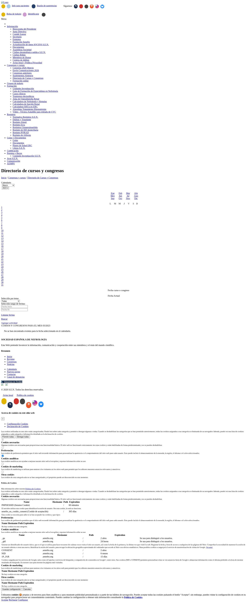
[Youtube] (81, 6)
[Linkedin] (86, 6)
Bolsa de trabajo (14, 14)
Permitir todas (8, 437)
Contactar (11, 374)
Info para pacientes (20, 5)
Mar (128, 193)
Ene (113, 193)
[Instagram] (97, 6)
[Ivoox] (92, 6)
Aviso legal (8, 395)
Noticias (10, 364)
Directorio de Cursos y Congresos (42, 177)
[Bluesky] (102, 6)
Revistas (10, 359)
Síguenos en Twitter (13, 382)
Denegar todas (23, 437)
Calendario (12, 369)
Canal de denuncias (16, 377)
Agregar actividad (9, 323)
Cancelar (27, 589)
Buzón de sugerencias (47, 5)
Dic (136, 198)
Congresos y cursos (17, 177)
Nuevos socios (13, 372)
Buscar (4, 319)
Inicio (3, 177)
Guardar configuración (11, 589)
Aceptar (4, 600)
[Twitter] (76, 6)
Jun (120, 196)
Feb (120, 193)
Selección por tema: (10, 298)
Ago (136, 196)
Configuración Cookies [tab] (17, 424)
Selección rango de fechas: (13, 303)
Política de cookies (25, 395)
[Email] (3, 6)
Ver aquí (209, 547)
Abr (136, 193)
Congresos (12, 361)
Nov (128, 198)
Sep (112, 198)
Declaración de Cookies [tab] (18, 426)
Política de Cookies (33, 489)
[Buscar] (43, 15)
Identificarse (33, 14)
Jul (128, 196)
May (113, 196)
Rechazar (13, 600)
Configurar (23, 600)
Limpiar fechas (8, 315)
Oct (120, 198)
